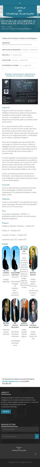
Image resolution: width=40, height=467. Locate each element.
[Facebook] (35, 454)
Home (3, 27)
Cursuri (9, 27)
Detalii (6, 411)
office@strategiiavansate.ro (11, 381)
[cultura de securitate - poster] (20, 91)
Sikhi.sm (38, 388)
